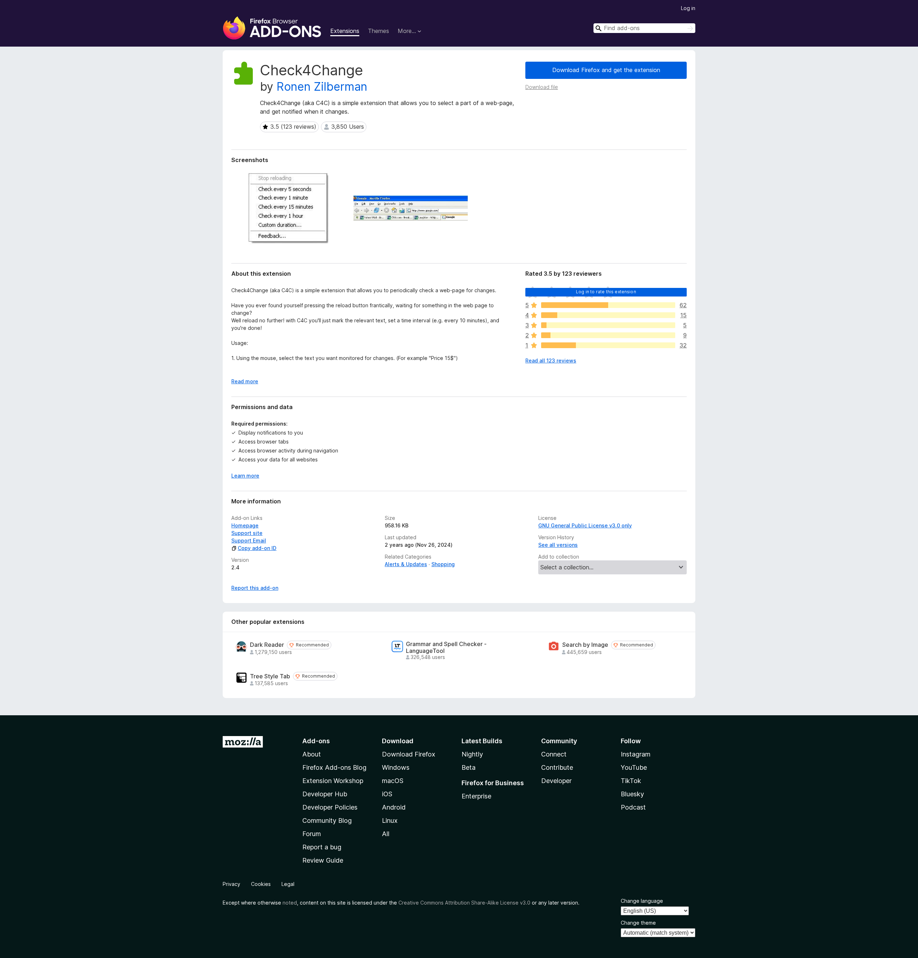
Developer (556, 780)
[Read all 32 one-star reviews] (608, 345)
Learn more (245, 476)
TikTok (631, 780)
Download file (541, 87)
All (385, 834)
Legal (287, 884)
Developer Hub (324, 794)
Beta (468, 767)
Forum (311, 834)
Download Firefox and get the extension (606, 69)
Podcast (633, 807)
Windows (396, 767)
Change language (642, 901)
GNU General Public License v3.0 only (585, 525)
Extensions (344, 30)
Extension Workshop (332, 780)
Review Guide (322, 860)
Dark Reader (267, 644)
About (311, 754)
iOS (387, 794)
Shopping (443, 564)
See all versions (558, 545)
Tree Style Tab (270, 676)
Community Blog (327, 820)
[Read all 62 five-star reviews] (608, 305)
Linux (390, 820)
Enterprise (476, 796)
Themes (378, 30)
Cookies (261, 884)
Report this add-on (254, 588)
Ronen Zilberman (321, 87)
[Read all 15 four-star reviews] (608, 315)
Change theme (638, 923)
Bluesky (632, 794)
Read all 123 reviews (550, 360)
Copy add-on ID (257, 548)
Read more (244, 381)
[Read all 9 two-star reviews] (608, 335)
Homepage (245, 525)
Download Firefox (408, 754)
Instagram (635, 754)
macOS (392, 780)
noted (290, 903)
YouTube (634, 767)
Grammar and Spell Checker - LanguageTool (446, 647)
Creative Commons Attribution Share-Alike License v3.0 (464, 903)
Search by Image (585, 644)
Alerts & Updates (406, 564)
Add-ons (316, 741)
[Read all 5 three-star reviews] (608, 325)
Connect (554, 754)
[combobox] (644, 28)
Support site (246, 533)
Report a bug (321, 847)
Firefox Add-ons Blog (334, 767)
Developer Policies (330, 807)
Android (394, 807)
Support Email (248, 540)
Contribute (557, 767)
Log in (688, 8)
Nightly (472, 754)
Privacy (231, 884)
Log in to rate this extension (606, 291)
